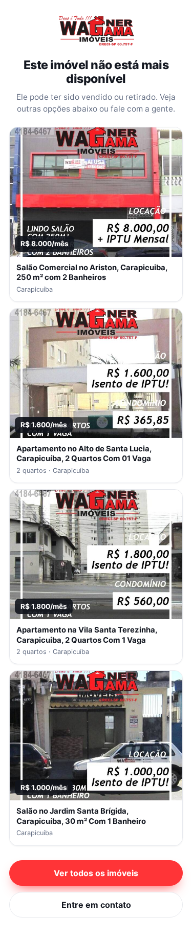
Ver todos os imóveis (96, 873)
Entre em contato (96, 905)
